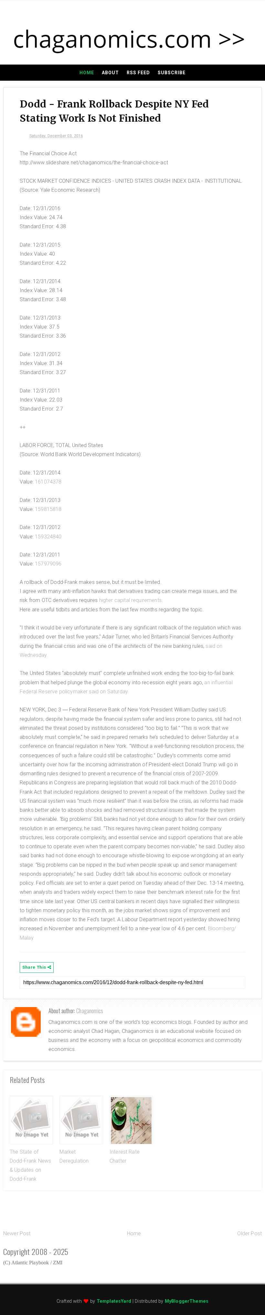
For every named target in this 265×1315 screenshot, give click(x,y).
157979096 (48, 564)
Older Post (249, 1233)
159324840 (48, 537)
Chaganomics (89, 1010)
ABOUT (110, 72)
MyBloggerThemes (186, 1301)
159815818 (48, 509)
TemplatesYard (114, 1301)
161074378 (48, 482)
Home (87, 72)
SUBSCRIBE (172, 72)
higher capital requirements (130, 600)
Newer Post (17, 1233)
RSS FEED (138, 72)
